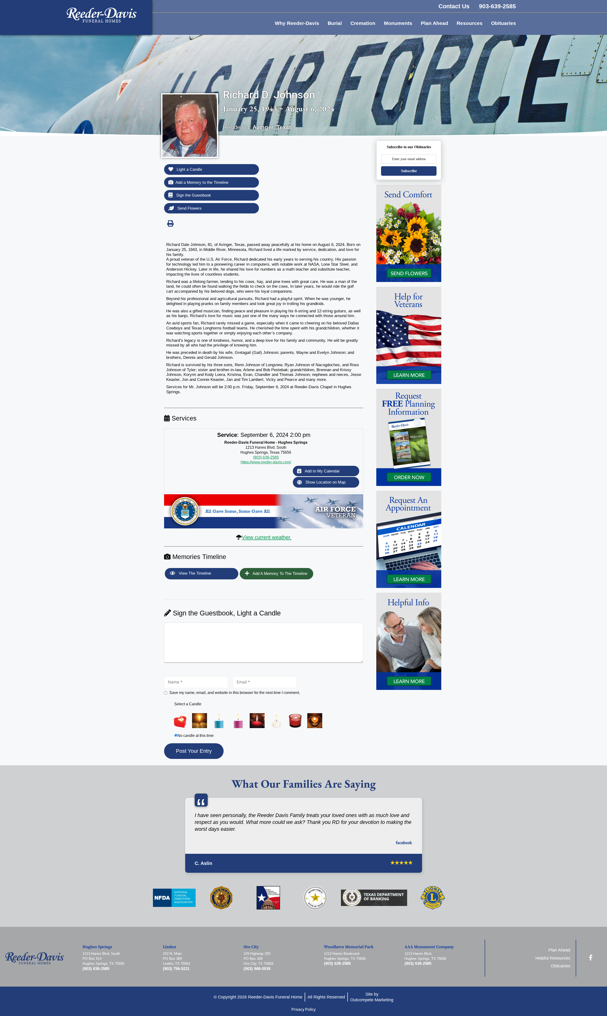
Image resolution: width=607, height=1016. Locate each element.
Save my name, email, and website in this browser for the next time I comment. (234, 693)
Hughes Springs (97, 954)
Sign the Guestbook (193, 195)
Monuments (398, 23)
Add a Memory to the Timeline (201, 182)
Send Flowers (189, 208)
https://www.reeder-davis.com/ (266, 462)
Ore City (251, 954)
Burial (335, 23)
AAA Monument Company (429, 954)
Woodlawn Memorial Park (348, 954)
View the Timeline (194, 573)
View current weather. (266, 537)
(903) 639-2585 (266, 457)
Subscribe (409, 171)
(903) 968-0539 (257, 976)
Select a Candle (187, 704)
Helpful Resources (552, 965)
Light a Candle (188, 169)
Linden (169, 954)
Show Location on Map (324, 482)
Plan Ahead (434, 23)
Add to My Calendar (322, 471)
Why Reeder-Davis (297, 23)
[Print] (170, 223)
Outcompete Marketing (371, 1007)
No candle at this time (195, 736)
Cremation (362, 23)
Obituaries (503, 23)
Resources (470, 23)
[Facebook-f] (590, 965)
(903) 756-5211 (176, 976)
